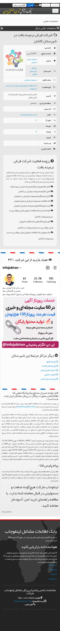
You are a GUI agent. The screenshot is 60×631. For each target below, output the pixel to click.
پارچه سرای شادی (48, 379)
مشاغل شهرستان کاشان (33, 71)
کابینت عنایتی (50, 374)
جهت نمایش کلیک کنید (28, 114)
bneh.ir (54, 574)
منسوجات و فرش (30, 80)
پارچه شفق (51, 361)
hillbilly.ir (53, 570)
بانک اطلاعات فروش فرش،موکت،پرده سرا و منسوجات (21, 87)
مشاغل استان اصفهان (32, 60)
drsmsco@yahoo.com (22, 601)
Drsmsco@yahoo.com (26, 407)
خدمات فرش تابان (48, 370)
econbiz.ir (53, 579)
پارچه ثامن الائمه (49, 366)
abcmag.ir (53, 565)
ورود (29, 5)
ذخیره (37, 5)
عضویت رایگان (18, 5)
